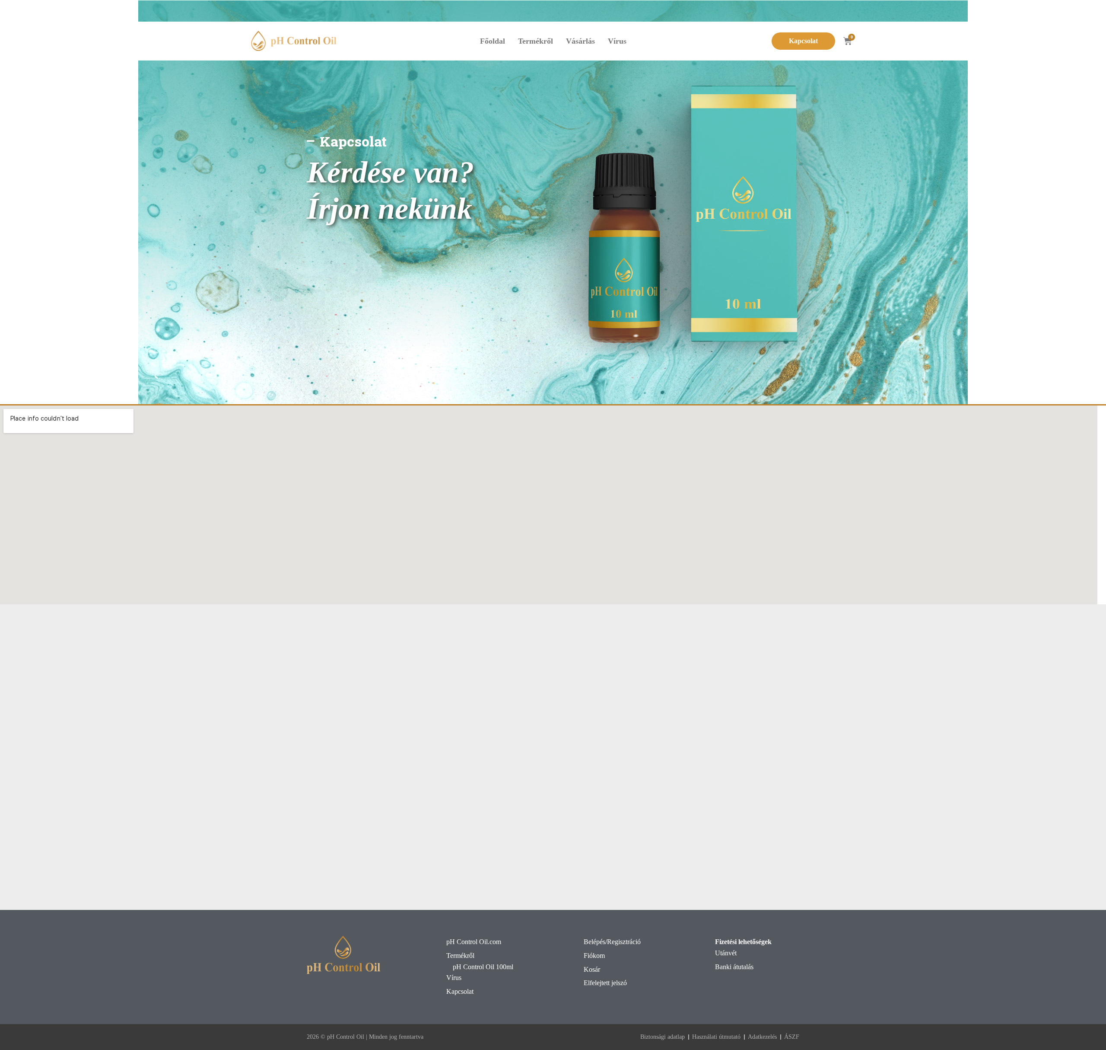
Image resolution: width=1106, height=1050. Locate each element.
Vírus (617, 41)
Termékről (535, 41)
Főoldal (492, 41)
